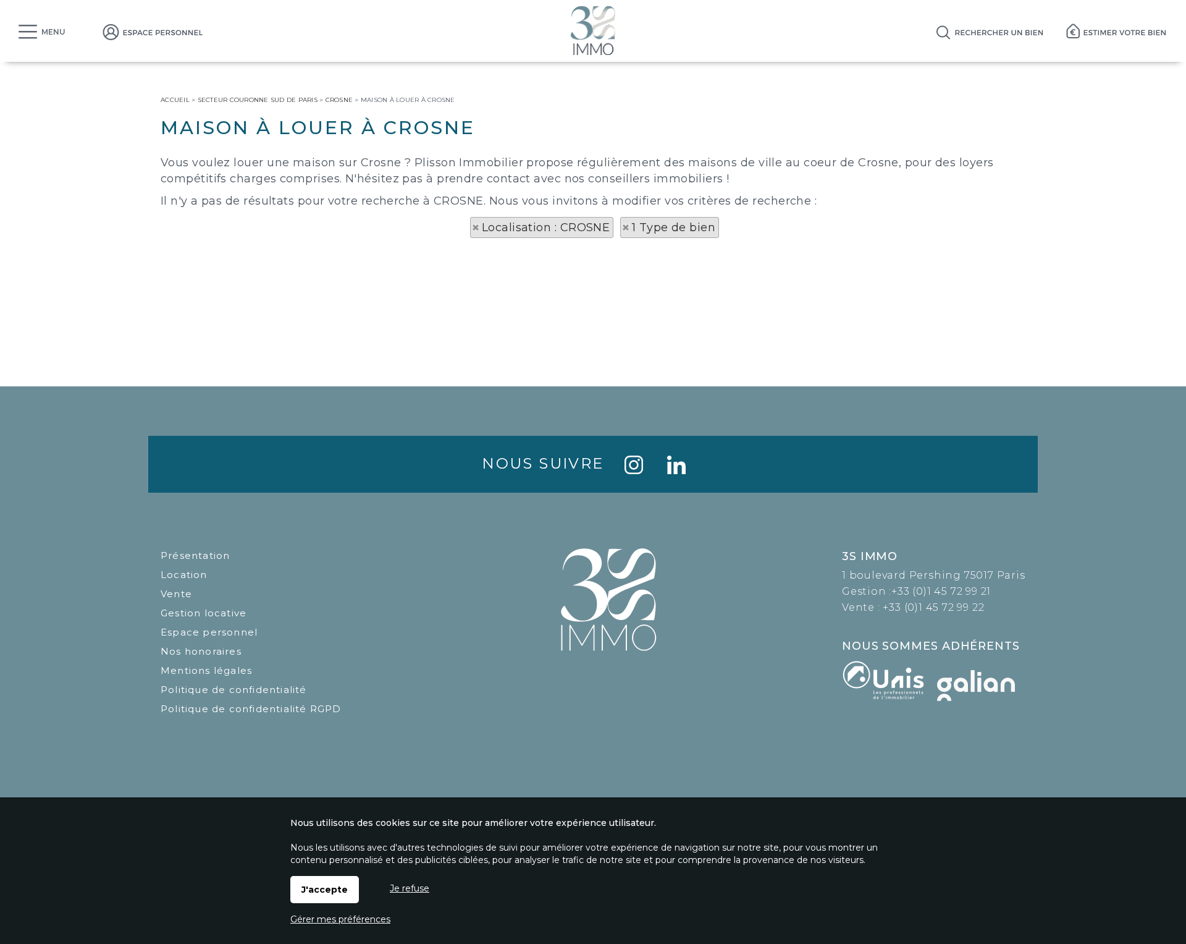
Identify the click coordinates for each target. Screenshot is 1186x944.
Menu (53, 31)
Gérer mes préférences (340, 919)
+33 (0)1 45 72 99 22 (933, 607)
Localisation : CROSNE (546, 227)
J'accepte (324, 889)
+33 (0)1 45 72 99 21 (941, 591)
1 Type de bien (673, 227)
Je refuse (409, 888)
